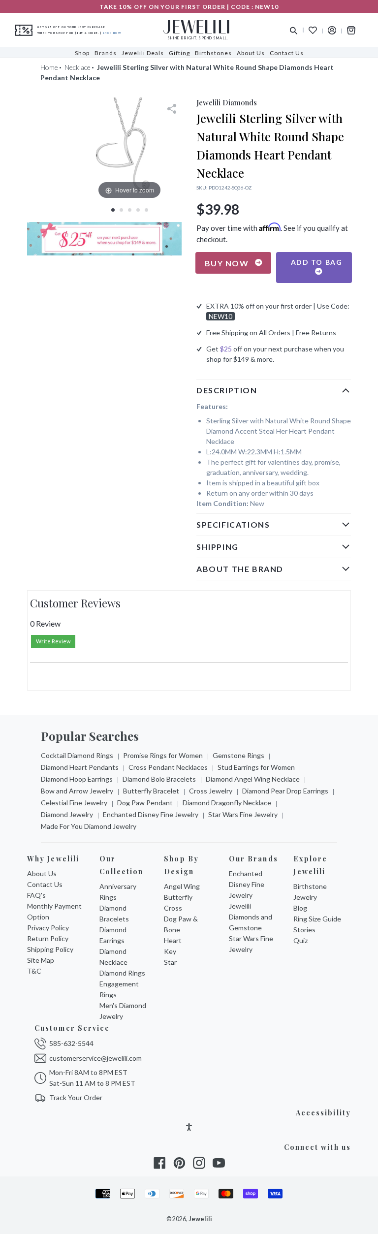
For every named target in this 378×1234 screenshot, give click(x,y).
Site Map (40, 960)
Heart (173, 940)
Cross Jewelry (210, 791)
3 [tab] (129, 210)
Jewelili (200, 1219)
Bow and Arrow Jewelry (77, 791)
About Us (42, 873)
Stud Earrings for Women (256, 767)
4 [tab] (138, 210)
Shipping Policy (50, 949)
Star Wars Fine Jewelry (243, 814)
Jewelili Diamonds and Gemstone (250, 917)
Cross (173, 908)
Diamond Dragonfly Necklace (227, 802)
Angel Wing (182, 886)
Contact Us (45, 884)
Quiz (300, 940)
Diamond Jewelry (67, 814)
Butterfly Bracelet (151, 791)
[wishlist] (312, 30)
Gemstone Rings (238, 755)
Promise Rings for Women (163, 755)
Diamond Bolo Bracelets (159, 779)
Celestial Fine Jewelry (74, 802)
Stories (304, 929)
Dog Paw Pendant (145, 802)
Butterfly (178, 897)
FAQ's (36, 895)
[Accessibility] (189, 1128)
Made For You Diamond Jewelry (88, 826)
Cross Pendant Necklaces (168, 767)
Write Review (53, 641)
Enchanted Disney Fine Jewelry (150, 814)
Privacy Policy (48, 927)
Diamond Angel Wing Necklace (253, 779)
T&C (34, 971)
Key (170, 951)
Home (49, 67)
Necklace (77, 67)
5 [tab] (146, 210)
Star (170, 962)
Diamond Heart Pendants (80, 767)
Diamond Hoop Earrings (77, 779)
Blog (300, 908)
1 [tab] (113, 210)
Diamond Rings (122, 973)
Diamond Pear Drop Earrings (285, 791)
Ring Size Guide (317, 919)
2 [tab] (121, 210)
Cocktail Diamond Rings (77, 755)
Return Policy (47, 938)
